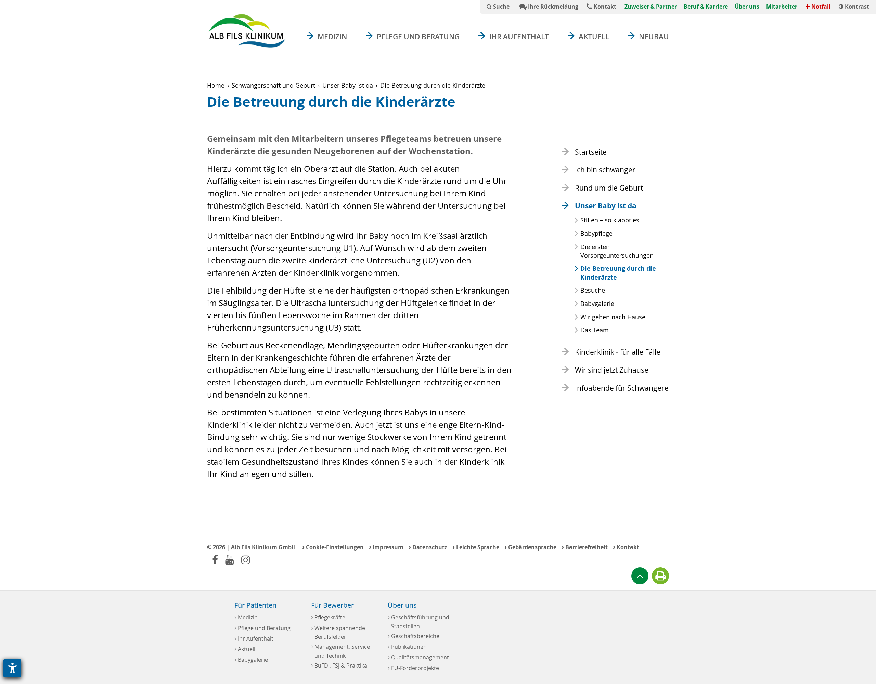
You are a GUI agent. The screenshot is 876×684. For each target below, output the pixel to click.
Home (215, 85)
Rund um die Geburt (609, 188)
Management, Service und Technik (340, 650)
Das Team (594, 330)
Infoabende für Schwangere (622, 388)
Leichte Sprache (475, 546)
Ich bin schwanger (605, 170)
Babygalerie (597, 303)
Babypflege (596, 233)
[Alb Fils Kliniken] (247, 30)
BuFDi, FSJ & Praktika (339, 665)
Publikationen (407, 646)
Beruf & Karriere (706, 6)
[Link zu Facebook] (215, 559)
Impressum (386, 546)
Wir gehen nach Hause (612, 317)
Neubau (654, 36)
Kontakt (604, 6)
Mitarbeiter (781, 6)
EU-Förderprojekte (413, 667)
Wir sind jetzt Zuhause (611, 370)
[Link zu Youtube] (229, 559)
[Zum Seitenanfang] (639, 575)
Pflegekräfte (328, 616)
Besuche (592, 290)
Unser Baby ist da (347, 85)
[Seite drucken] (660, 575)
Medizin (332, 36)
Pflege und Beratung (418, 36)
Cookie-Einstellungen (333, 546)
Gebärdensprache (530, 546)
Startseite (591, 152)
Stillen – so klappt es (609, 220)
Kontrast (856, 6)
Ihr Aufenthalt (519, 36)
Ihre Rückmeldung (552, 6)
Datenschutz (428, 546)
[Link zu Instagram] (245, 559)
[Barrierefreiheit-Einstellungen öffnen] (12, 668)
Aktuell (594, 36)
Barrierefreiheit (585, 546)
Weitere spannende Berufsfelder (338, 632)
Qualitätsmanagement (418, 656)
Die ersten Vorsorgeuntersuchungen (617, 251)
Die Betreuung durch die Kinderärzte (618, 272)
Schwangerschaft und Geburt (273, 85)
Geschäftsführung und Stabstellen (418, 621)
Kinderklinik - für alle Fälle (617, 352)
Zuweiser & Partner (650, 6)
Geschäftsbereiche (413, 635)
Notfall (820, 6)
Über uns (747, 6)
